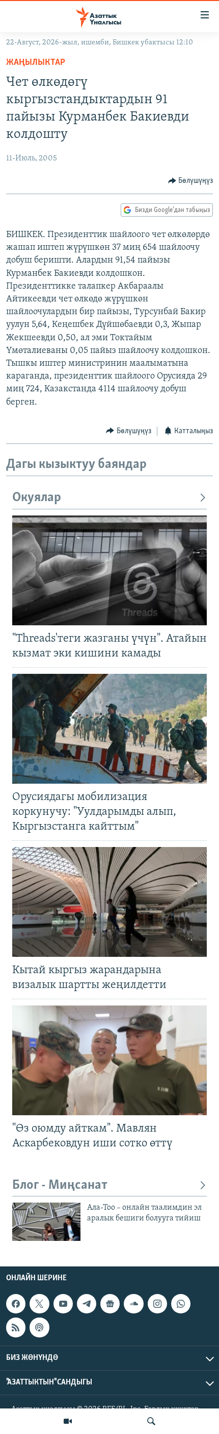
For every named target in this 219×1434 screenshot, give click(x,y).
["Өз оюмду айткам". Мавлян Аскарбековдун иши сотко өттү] (109, 1060)
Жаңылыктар (35, 62)
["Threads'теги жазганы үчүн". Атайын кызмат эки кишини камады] (109, 570)
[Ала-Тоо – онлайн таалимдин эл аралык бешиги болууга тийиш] (46, 1222)
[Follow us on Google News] (110, 1303)
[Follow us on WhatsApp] (180, 1303)
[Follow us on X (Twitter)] (39, 1303)
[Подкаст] (39, 1327)
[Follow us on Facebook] (15, 1303)
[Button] (190, 180)
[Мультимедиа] (67, 1421)
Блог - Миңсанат (59, 1185)
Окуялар (36, 498)
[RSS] (15, 1327)
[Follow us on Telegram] (86, 1303)
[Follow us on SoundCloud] (133, 1303)
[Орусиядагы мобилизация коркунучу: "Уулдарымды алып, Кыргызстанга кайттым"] (109, 729)
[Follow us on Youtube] (63, 1303)
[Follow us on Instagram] (157, 1303)
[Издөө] (151, 1421)
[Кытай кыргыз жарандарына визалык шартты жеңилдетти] (109, 902)
